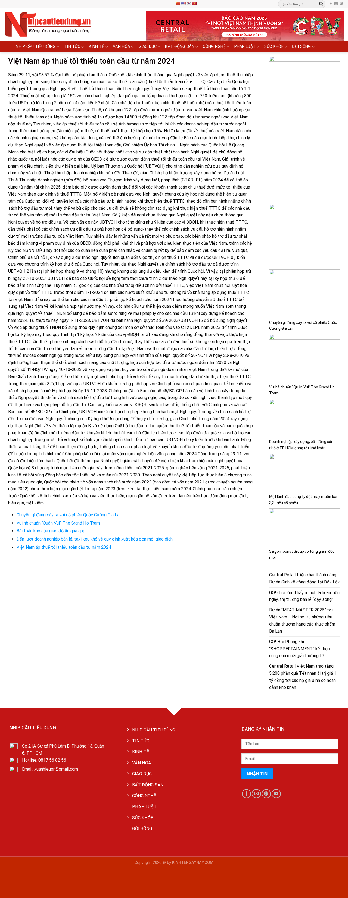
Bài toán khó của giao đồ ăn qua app (51, 530)
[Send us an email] (336, 4)
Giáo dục (148, 46)
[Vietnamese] (194, 3)
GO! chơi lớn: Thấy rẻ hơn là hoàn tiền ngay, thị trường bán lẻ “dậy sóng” (304, 596)
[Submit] (321, 4)
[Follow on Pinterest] (341, 4)
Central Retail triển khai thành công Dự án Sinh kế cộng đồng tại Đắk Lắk (304, 578)
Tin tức (72, 46)
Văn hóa (121, 46)
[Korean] (188, 3)
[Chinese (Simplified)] (177, 3)
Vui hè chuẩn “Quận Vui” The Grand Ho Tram (58, 523)
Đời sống (301, 46)
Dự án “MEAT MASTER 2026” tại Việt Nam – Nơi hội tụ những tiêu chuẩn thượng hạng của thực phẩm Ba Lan (302, 620)
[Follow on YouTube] (276, 793)
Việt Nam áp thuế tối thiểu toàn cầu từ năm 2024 (64, 547)
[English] (183, 3)
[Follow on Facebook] (331, 4)
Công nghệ (214, 46)
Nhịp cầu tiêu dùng (35, 46)
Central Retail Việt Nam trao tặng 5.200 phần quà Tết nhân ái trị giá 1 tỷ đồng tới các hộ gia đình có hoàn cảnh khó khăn (302, 677)
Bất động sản (179, 46)
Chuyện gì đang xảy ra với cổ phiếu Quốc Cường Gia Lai (68, 514)
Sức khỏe (274, 46)
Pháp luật (245, 46)
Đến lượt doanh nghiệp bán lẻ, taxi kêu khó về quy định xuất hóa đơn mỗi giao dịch (95, 539)
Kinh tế (96, 46)
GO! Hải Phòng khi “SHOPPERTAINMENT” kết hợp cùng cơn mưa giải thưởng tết (299, 648)
